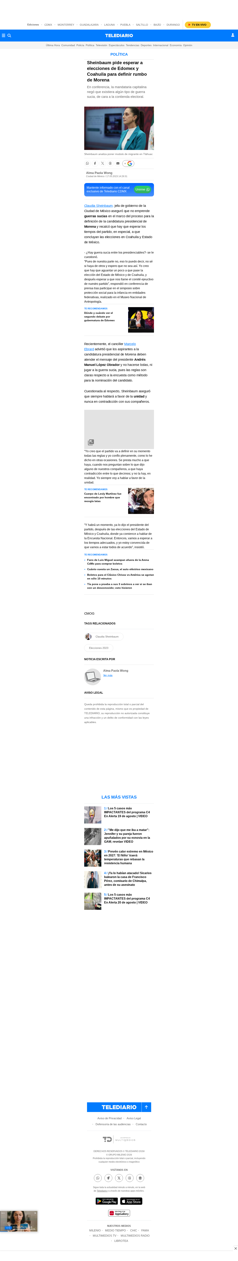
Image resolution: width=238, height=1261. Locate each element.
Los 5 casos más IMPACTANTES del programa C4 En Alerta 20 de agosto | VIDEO (127, 898)
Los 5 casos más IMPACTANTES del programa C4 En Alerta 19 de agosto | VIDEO (127, 812)
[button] (87, 163)
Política (90, 45)
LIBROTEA (121, 1240)
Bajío (157, 24)
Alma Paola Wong (99, 173)
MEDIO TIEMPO (115, 1230)
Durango (173, 24)
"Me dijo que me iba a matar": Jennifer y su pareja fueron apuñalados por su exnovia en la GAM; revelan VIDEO (127, 835)
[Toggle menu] (3, 35)
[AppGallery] (119, 1213)
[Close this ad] (235, 1248)
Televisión (101, 45)
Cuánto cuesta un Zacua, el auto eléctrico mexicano (120, 569)
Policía (80, 45)
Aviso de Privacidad (109, 1118)
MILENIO (95, 1230)
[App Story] (131, 1201)
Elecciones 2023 (98, 647)
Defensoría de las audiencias (113, 1124)
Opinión (187, 45)
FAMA (145, 1230)
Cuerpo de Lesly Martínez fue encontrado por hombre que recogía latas (102, 497)
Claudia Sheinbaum (107, 636)
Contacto (141, 1124)
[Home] (119, 35)
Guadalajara (89, 24)
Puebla (125, 24)
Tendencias (132, 45)
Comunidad (68, 45)
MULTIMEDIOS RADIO (135, 1235)
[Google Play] (107, 1201)
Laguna (109, 24)
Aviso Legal (134, 1118)
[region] (119, 9)
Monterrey (66, 24)
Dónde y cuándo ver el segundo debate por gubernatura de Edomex (99, 316)
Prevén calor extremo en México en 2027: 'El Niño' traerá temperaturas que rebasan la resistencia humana (128, 857)
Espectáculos (116, 45)
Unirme (140, 189)
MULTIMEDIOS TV (104, 1235)
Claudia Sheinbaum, (99, 206)
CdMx (48, 24)
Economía (176, 45)
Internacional (160, 45)
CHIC (133, 1230)
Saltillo (142, 24)
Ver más (108, 675)
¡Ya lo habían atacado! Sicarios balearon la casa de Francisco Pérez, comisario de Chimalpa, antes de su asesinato (128, 878)
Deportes (146, 45)
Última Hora (53, 45)
